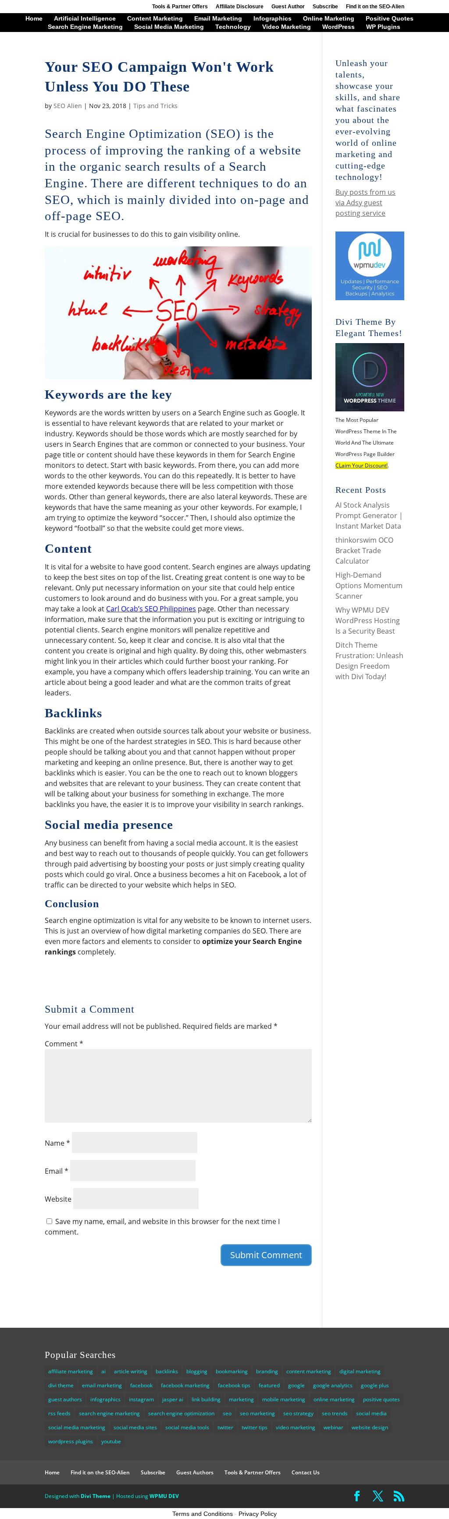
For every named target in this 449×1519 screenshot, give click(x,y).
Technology (233, 27)
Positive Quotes (389, 18)
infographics (105, 1399)
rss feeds (59, 1413)
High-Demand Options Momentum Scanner (369, 585)
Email (56, 1171)
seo (227, 1413)
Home (34, 18)
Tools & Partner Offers (180, 7)
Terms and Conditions (202, 1513)
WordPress (338, 27)
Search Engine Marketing (85, 27)
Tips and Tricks (155, 106)
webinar (333, 1427)
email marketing (102, 1385)
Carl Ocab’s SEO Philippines (151, 609)
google (296, 1385)
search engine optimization (181, 1413)
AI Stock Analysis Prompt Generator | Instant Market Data (369, 515)
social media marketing (76, 1427)
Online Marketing (328, 18)
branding (267, 1371)
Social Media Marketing (169, 27)
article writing (130, 1371)
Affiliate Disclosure (240, 7)
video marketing (295, 1427)
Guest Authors (195, 1472)
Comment (64, 1044)
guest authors (65, 1399)
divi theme (61, 1385)
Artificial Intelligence (85, 18)
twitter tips (254, 1427)
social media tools (187, 1427)
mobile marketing (283, 1399)
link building (206, 1399)
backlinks (167, 1371)
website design (370, 1427)
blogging (196, 1371)
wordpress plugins (70, 1441)
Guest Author (288, 7)
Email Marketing (218, 18)
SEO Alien (67, 106)
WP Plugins (383, 27)
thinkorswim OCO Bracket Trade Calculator (364, 550)
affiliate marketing (70, 1371)
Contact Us (306, 1472)
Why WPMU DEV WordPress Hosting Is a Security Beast (367, 620)
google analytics (333, 1385)
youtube (111, 1441)
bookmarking (232, 1371)
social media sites (135, 1427)
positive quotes (381, 1399)
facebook (141, 1385)
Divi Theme (95, 1496)
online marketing (334, 1399)
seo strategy (298, 1413)
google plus (375, 1385)
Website (58, 1199)
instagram (141, 1399)
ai (103, 1371)
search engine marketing (109, 1413)
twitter (225, 1427)
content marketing (308, 1371)
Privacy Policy (258, 1513)
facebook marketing (185, 1385)
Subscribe (325, 7)
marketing (241, 1399)
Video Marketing (286, 27)
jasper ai (172, 1399)
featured (269, 1385)
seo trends (335, 1413)
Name (57, 1143)
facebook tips (234, 1385)
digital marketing (360, 1371)
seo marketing (257, 1413)
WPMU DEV (164, 1496)
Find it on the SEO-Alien (375, 7)
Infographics (272, 18)
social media (371, 1413)
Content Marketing (155, 18)
